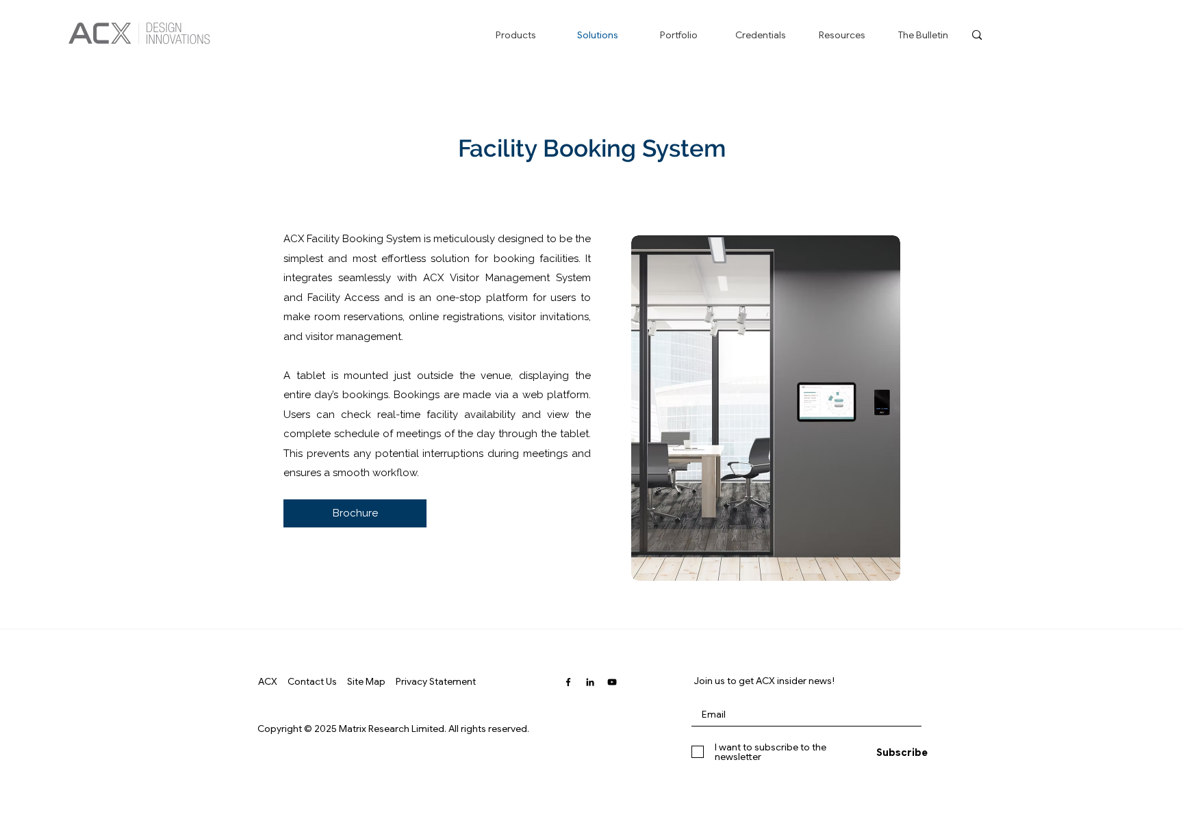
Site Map (366, 681)
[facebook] (568, 682)
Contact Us (312, 681)
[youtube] (612, 682)
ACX (267, 681)
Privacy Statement (436, 681)
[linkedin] (590, 682)
